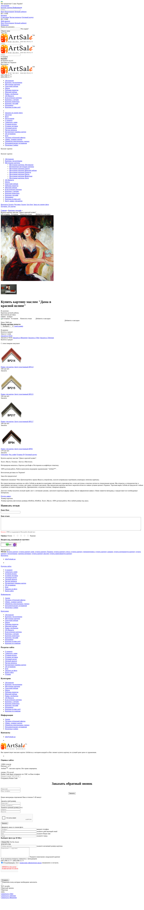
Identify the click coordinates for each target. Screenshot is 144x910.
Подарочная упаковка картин (15, 132)
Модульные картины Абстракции (21, 165)
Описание (4, 454)
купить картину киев (26, 552)
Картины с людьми (12, 100)
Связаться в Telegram (8, 896)
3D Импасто (9, 96)
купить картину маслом (40, 553)
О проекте (8, 120)
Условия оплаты (11, 124)
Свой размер (18, 326)
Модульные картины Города (19, 168)
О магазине (5, 17)
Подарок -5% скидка (8, 206)
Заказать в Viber (34, 338)
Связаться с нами (11, 122)
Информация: (6, 594)
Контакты (4, 204)
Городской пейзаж (11, 86)
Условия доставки (11, 126)
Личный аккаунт (11, 579)
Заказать (4, 371)
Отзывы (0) (21, 454)
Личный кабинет (20, 11)
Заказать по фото (11, 589)
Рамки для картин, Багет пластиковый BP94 (17, 449)
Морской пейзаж (11, 92)
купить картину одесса (62, 552)
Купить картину (12, 552)
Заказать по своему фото (14, 113)
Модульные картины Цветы (19, 174)
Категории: (5, 611)
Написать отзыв (26, 214)
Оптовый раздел (28, 17)
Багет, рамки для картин (13, 201)
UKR (6, 13)
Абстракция (9, 80)
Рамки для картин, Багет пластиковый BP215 (17, 394)
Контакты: (4, 555)
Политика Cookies (11, 145)
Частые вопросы (15, 17)
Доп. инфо (12, 454)
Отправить (5, 880)
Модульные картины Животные (20, 176)
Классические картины (13, 98)
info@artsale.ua (10, 559)
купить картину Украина (44, 552)
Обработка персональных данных (17, 141)
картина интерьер (24, 553)
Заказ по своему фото (41, 204)
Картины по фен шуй (12, 107)
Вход (2, 11)
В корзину (4, 330)
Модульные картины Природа (20, 172)
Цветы (7, 88)
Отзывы (8, 674)
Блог (6, 135)
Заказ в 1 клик (6, 334)
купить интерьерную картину (124, 552)
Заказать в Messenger (20, 338)
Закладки (8, 115)
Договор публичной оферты (15, 137)
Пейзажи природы (11, 90)
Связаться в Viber (7, 894)
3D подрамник (10, 134)
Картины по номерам (12, 643)
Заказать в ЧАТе (6, 336)
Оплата (11, 204)
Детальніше (5, 5)
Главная (4, 210)
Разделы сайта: (6, 566)
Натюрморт (9, 105)
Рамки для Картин (11, 94)
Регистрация (9, 11)
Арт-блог (29, 204)
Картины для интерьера (13, 82)
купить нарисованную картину (61, 553)
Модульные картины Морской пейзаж (23, 170)
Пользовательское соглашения (16, 143)
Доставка (17, 204)
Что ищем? (25, 29)
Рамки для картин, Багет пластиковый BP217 (17, 421)
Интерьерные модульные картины (21, 167)
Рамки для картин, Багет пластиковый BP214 (17, 367)
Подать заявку (6, 496)
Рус (6, 33)
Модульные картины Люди (19, 178)
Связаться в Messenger (9, 897)
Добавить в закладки (43, 214)
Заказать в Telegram (47, 338)
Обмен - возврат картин (13, 139)
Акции (23, 204)
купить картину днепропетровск (83, 552)
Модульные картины (12, 84)
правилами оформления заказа (31, 863)
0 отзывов (14, 214)
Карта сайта (9, 591)
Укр (2, 33)
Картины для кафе (11, 103)
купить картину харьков (104, 552)
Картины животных (12, 101)
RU (2, 13)
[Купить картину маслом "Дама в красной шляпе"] (27, 280)
